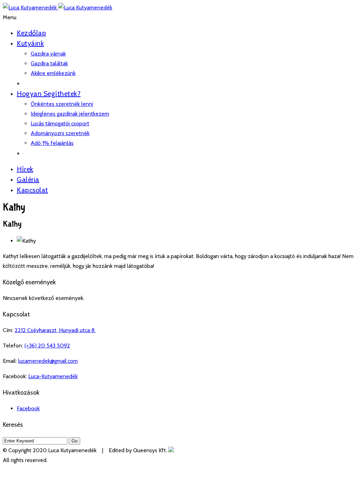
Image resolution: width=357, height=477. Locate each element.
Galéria (28, 179)
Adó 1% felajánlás (52, 143)
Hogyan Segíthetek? (49, 93)
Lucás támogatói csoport (60, 123)
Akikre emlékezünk (53, 73)
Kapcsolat (32, 190)
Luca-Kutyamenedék (53, 376)
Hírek (25, 169)
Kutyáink (30, 43)
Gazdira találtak (49, 63)
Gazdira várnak (48, 53)
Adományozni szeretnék (60, 133)
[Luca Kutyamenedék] (57, 7)
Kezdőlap (31, 33)
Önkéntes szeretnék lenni (62, 104)
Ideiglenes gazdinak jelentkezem (70, 113)
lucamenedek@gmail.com (48, 361)
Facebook (28, 408)
